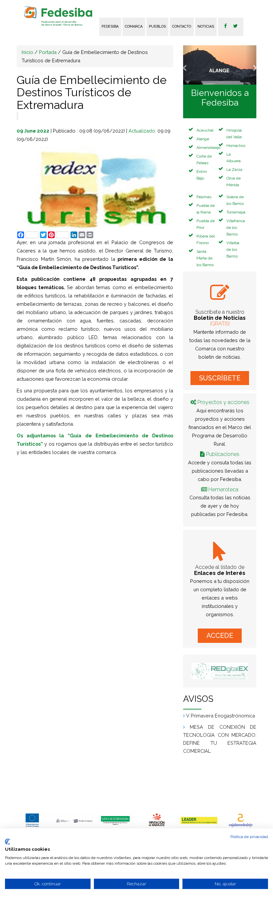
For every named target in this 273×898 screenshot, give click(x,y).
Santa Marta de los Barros (205, 258)
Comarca (133, 26)
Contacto (181, 26)
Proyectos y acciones (223, 402)
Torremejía (235, 212)
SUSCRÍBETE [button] (219, 378)
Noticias (205, 26)
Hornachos (235, 145)
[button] (188, 65)
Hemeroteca (223, 489)
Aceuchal (204, 130)
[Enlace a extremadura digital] (219, 671)
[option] (32, 820)
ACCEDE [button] (219, 636)
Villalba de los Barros (232, 249)
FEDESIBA (110, 26)
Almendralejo (208, 147)
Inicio (27, 52)
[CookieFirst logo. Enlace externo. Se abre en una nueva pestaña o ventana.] (7, 842)
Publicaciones (222, 454)
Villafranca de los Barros (235, 227)
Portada (48, 52)
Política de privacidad (249, 836)
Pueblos (157, 26)
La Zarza (234, 169)
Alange (202, 139)
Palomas (203, 197)
